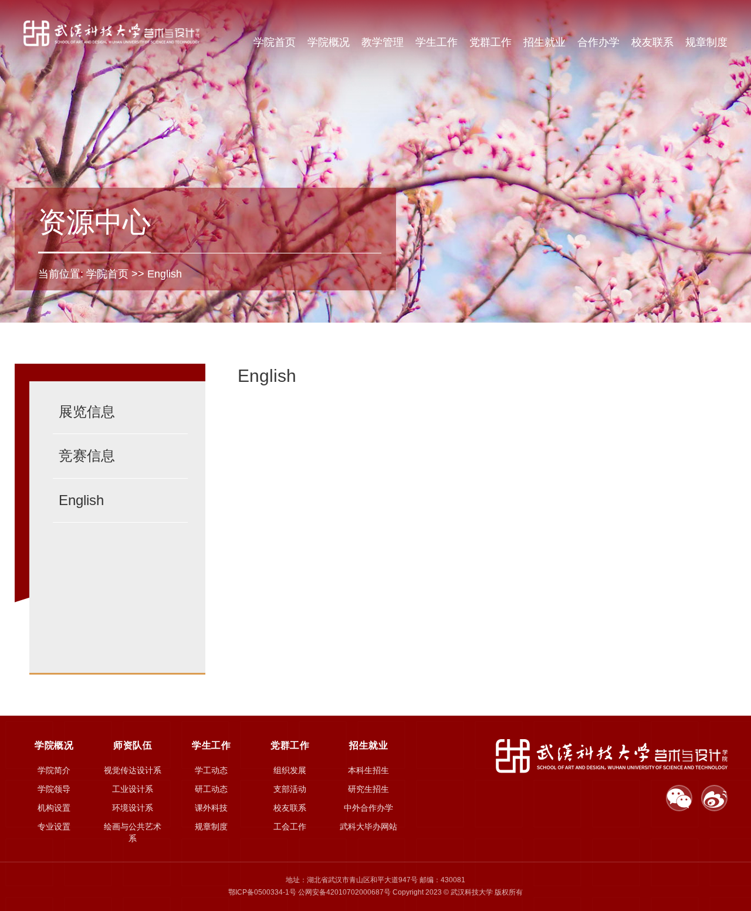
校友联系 (652, 42)
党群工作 (490, 42)
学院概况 (328, 42)
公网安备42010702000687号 (344, 892)
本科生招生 (368, 770)
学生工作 (436, 42)
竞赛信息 (87, 455)
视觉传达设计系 (132, 770)
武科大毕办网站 (368, 826)
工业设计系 (132, 789)
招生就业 (544, 42)
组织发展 (289, 770)
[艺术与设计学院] (111, 33)
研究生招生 (368, 789)
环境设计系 (132, 807)
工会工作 (289, 826)
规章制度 (706, 42)
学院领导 (54, 789)
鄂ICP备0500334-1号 (262, 892)
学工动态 (211, 770)
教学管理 (382, 42)
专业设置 (54, 826)
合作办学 (598, 42)
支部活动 (289, 789)
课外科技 (211, 807)
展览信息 (87, 411)
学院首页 (274, 42)
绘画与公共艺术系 (132, 832)
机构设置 (54, 807)
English (164, 274)
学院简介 (54, 770)
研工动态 (211, 789)
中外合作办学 (368, 807)
